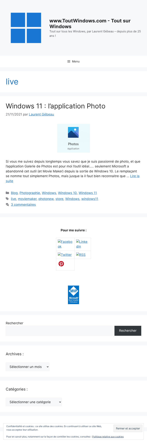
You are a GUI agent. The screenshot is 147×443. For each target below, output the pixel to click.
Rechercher (14, 323)
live (13, 199)
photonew (46, 199)
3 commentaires (23, 204)
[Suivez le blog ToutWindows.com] (81, 255)
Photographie (30, 193)
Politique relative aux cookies (108, 436)
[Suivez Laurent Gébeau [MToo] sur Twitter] (65, 255)
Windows (49, 193)
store (59, 199)
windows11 (89, 199)
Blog (14, 193)
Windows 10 (67, 193)
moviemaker (27, 199)
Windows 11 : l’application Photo (55, 106)
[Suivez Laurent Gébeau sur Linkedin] (82, 246)
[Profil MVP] (73, 303)
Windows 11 (88, 193)
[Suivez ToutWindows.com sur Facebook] (65, 246)
